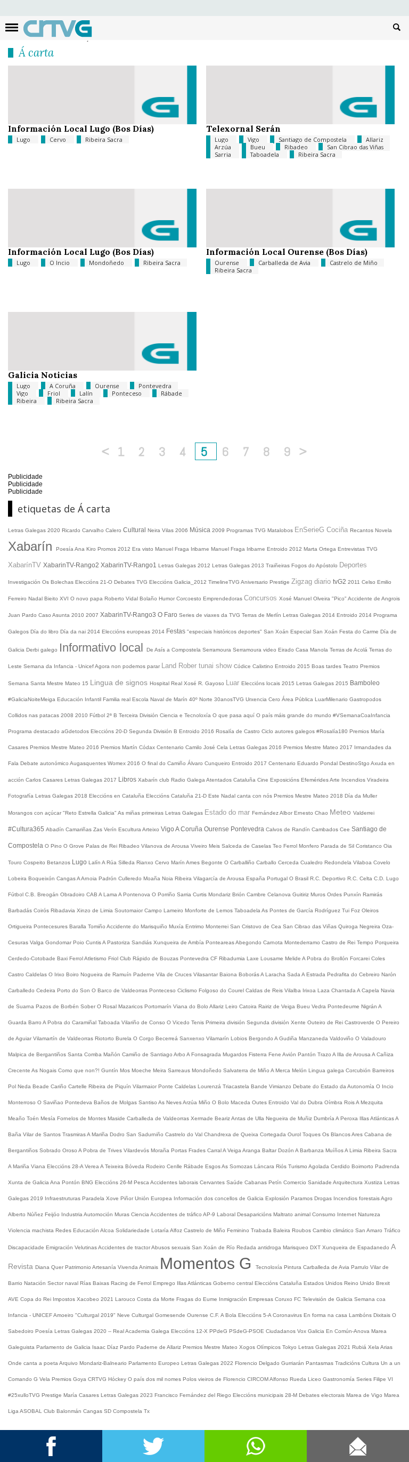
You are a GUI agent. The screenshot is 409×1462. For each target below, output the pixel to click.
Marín (178, 862)
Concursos (261, 598)
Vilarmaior (145, 1086)
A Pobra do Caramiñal (70, 1022)
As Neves (170, 1102)
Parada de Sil (338, 846)
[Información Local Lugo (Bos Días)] (102, 121)
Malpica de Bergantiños (38, 1054)
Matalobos (281, 530)
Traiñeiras (278, 565)
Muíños (335, 1150)
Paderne (144, 974)
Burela (124, 1038)
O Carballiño (240, 862)
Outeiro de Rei (326, 1022)
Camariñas (79, 829)
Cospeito (35, 862)
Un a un (390, 1363)
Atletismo (96, 958)
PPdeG (219, 1331)
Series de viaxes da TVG (210, 615)
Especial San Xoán (314, 631)
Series (364, 1379)
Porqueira (387, 942)
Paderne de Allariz (159, 1347)
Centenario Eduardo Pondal (303, 763)
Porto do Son (74, 990)
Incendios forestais (357, 1198)
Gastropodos (365, 699)
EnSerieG (310, 530)
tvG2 (340, 581)
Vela (45, 1379)
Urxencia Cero (264, 699)
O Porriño (164, 894)
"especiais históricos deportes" (225, 631)
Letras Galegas (231, 565)
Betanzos (59, 862)
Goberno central (234, 1283)
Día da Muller (361, 796)
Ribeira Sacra (103, 139)
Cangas (66, 878)
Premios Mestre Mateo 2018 (309, 796)
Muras (122, 1214)
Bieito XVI (57, 598)
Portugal (278, 878)
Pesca (142, 1182)
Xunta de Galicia (29, 1182)
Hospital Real (167, 683)
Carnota (273, 942)
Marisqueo (296, 1247)
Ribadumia (233, 958)
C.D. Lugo (386, 878)
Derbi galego (42, 650)
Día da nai (73, 631)
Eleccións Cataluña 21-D (177, 796)
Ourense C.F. (203, 1315)
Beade (41, 1086)
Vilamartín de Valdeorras (64, 1038)
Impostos (65, 1299)
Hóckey (118, 1379)
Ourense (228, 263)
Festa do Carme (359, 631)
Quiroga (348, 926)
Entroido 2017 (250, 763)
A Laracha (273, 974)
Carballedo (22, 990)
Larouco (126, 1299)
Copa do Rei (36, 1299)
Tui (346, 910)
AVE (14, 1299)
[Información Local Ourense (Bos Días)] (300, 245)
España (256, 878)
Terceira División (139, 715)
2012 (125, 549)
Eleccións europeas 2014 (134, 631)
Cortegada (274, 1134)
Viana (39, 1166)
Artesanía (105, 1267)
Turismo (298, 1166)
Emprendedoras (223, 598)
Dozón (286, 1150)
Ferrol (291, 846)
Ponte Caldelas (178, 1086)
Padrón (108, 878)
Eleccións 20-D (110, 731)
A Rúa (110, 862)
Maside (117, 1118)
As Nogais (44, 1070)
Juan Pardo (23, 615)
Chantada (344, 990)
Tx (147, 1411)
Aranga (252, 1150)
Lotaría (160, 1230)
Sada (294, 974)
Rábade (171, 393)
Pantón (307, 1054)
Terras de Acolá (349, 650)
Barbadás (21, 910)
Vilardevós (137, 1150)
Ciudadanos (281, 1331)
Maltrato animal (292, 1214)
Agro (386, 1198)
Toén (33, 1118)
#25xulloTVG (25, 1395)
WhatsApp (255, 1446)
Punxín (353, 894)
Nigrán (369, 1006)
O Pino (54, 846)
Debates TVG (131, 582)
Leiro (232, 1006)
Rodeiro (156, 1166)
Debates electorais (322, 1395)
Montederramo (303, 942)
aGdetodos (76, 731)
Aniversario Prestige (266, 582)
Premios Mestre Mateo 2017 (318, 747)
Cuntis (94, 942)
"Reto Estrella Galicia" (90, 813)
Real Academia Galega (142, 1331)
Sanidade (320, 1182)
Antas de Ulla (248, 1118)
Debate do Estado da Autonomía (334, 1086)
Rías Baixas (95, 1283)
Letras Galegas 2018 (62, 796)
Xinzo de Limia (95, 910)
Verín (111, 829)
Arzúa (224, 147)
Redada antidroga (259, 1247)
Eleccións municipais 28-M (266, 1395)
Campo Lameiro (164, 910)
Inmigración (234, 1299)
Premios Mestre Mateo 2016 (65, 747)
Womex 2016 (125, 763)
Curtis (200, 894)
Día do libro (45, 631)
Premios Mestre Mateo (211, 1347)
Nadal (36, 598)
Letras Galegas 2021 (325, 1347)
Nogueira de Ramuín (106, 974)
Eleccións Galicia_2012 (178, 582)
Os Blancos (336, 1134)
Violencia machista (31, 1230)
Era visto (143, 549)
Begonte (212, 862)
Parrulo (360, 1267)
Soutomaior (129, 910)
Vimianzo (281, 1086)
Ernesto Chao (312, 813)
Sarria (224, 154)
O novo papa (87, 598)
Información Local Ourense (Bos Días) (286, 251)
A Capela (369, 990)
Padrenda (387, 1166)
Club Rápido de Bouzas (150, 958)
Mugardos (236, 1054)
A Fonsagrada (204, 1054)
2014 (94, 631)
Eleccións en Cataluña (117, 796)
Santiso (148, 1102)
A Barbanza (310, 1150)
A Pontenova (135, 894)
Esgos (213, 1166)
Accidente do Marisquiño (138, 926)
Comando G (23, 1379)
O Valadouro (370, 1038)
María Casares (82, 1395)
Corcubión (359, 1070)
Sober (88, 1006)
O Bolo (221, 1102)
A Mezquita (369, 1102)
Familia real (117, 699)
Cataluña (292, 1283)
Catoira (248, 1006)
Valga (37, 942)
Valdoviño (342, 1038)
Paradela (94, 1198)
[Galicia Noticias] (102, 368)
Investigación (25, 582)
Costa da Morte (156, 1299)
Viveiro (200, 846)
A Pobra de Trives (101, 1150)
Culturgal (143, 1315)
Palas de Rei (102, 846)
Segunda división (269, 1022)
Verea (92, 1166)
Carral (215, 1150)
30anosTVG (230, 699)
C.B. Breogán (42, 894)
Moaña (152, 878)
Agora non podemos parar (128, 666)
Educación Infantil (80, 699)
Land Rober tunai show (197, 666)
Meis (215, 846)
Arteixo (151, 829)
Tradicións (348, 1363)
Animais (149, 1267)
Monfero (310, 846)
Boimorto (363, 1166)
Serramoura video (255, 650)
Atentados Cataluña (231, 780)
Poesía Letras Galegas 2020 (71, 1331)
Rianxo (145, 862)
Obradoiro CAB (79, 894)
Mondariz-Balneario (103, 1363)
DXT (316, 1247)
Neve (124, 1315)
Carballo (267, 862)
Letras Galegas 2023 (127, 1395)
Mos (126, 1070)
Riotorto (105, 1038)
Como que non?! (79, 1070)
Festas (176, 631)
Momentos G (208, 1263)
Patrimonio (78, 1267)
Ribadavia (64, 910)
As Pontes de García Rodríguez (301, 910)
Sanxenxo (192, 1038)
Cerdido (341, 1166)
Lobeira (18, 878)
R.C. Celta (360, 878)
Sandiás (142, 942)
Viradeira (378, 780)
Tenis (198, 1022)
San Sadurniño (145, 1134)
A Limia (354, 1150)
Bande (260, 1086)
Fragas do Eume (197, 1299)
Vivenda (128, 1267)
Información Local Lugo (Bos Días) (81, 128)
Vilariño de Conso (144, 1022)
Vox (302, 1331)
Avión (290, 1054)
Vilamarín (218, 1038)
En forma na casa (326, 1315)
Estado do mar (228, 812)
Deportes (353, 565)
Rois (350, 1102)
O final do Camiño (164, 763)
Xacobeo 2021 (96, 1299)
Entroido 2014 (355, 615)
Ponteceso (127, 393)
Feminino (239, 1230)
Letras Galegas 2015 (323, 683)
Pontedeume (344, 1006)
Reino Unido (360, 1283)
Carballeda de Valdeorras (159, 1118)
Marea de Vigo (365, 1395)
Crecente (19, 1070)
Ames (193, 862)
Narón (388, 974)
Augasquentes (89, 763)
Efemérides (315, 780)
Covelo (381, 862)
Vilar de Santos (42, 1134)
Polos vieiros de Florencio (215, 1379)
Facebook (51, 1446)
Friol (54, 393)
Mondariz (220, 894)
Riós (282, 1166)
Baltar (270, 1150)
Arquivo (69, 1363)
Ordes (335, 894)
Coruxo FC (288, 1299)
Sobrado (50, 1150)
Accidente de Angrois (374, 598)
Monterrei (218, 926)
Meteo (341, 812)
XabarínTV (25, 565)
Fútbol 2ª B (104, 715)
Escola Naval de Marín (160, 699)
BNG (88, 1182)
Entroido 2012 (285, 549)
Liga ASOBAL (26, 1411)
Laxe (253, 958)
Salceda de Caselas (247, 846)
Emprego (165, 1283)
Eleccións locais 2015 (268, 683)
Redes (64, 1230)
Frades (198, 1150)
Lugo (24, 139)
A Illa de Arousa (352, 1054)
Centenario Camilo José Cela (193, 747)
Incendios (354, 780)
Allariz (374, 139)
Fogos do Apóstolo (315, 565)
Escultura (130, 829)
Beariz (223, 1118)
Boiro (73, 974)
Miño (205, 1102)
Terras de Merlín (262, 615)
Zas (98, 829)
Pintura (293, 1267)
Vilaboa (363, 862)
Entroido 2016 (197, 731)
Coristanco (369, 846)
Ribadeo (296, 147)
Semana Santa (27, 683)
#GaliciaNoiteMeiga (32, 699)
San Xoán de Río (214, 1247)
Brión (239, 894)
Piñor (127, 1198)
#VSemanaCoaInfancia (361, 715)
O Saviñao (51, 1102)
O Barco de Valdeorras (120, 990)
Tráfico (392, 1230)
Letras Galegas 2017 (91, 780)
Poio (79, 942)
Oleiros (370, 910)
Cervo (59, 139)
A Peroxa (347, 1118)
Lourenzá (210, 1086)
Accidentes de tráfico (176, 1214)
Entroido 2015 (293, 666)
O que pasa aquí (234, 715)
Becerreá (167, 1038)
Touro (15, 862)
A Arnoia (88, 878)
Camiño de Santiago (148, 1054)
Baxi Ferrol (70, 958)
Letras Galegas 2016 (256, 747)
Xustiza (374, 1182)
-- (110, 1331)
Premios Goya (70, 1379)
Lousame (272, 958)
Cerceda (289, 862)
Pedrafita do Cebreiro (354, 974)
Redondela (338, 862)
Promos (107, 549)
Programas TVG (246, 530)
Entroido (279, 1102)
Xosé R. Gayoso (205, 683)
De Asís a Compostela (174, 650)
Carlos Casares (45, 780)
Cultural (135, 530)
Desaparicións (255, 1214)
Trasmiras (74, 1134)
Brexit (383, 1283)
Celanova (279, 894)
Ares (357, 1134)
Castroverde (360, 1022)
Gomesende (171, 1315)
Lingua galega (327, 1070)
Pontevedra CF (199, 958)
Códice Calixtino (254, 666)
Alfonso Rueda (288, 1379)
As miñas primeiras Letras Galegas (161, 813)
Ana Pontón (65, 1182)
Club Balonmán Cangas (74, 1411)
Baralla (78, 926)
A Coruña (63, 386)
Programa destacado (34, 731)
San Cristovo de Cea (256, 926)
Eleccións (267, 1283)
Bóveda (135, 1166)
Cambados (326, 829)
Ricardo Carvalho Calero (92, 530)
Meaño (17, 1118)
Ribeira (27, 401)
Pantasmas (320, 1363)
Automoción (99, 1214)
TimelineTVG (224, 582)
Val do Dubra (307, 1102)
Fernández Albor (273, 813)
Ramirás (372, 894)
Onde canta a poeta (33, 1363)
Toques (312, 1134)
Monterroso (22, 1102)
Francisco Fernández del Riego (193, 1395)
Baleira (282, 1230)
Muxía (177, 926)
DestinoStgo (355, 763)
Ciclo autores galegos (288, 731)
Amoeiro (64, 1315)
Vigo (254, 139)
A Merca (281, 1070)
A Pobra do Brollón (326, 958)
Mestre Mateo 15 (68, 683)
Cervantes (213, 1182)
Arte (335, 780)
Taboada (109, 1022)
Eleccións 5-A (255, 1315)
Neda (25, 1086)
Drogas (323, 1198)
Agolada (319, 1166)
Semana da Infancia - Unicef (59, 666)
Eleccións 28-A (66, 1166)
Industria (72, 1214)
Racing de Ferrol (132, 1283)
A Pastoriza (117, 942)
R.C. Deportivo (328, 878)
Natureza (369, 1214)
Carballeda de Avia (285, 263)
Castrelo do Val (184, 1134)
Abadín (56, 829)
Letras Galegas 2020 (35, 530)
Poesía (65, 549)
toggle (11, 27)
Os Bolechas (58, 582)
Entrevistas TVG (358, 549)
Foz (356, 910)
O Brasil (299, 878)
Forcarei (360, 958)
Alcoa (108, 1230)
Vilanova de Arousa (166, 846)
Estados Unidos (324, 1283)
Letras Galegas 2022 (208, 1363)
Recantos (362, 530)
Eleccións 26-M (114, 1182)
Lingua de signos (120, 682)
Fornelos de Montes (82, 1118)
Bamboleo (365, 683)
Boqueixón (42, 878)
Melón (300, 1070)
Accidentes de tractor (124, 1247)
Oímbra (334, 1102)
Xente (299, 1022)
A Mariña (98, 1134)
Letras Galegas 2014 (310, 615)
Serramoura (217, 650)
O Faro (168, 614)
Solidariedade (133, 1230)
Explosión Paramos (289, 1198)
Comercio (295, 1182)
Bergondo (261, 1038)
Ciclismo (188, 990)
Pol (13, 1086)
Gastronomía (339, 1379)
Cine (263, 780)
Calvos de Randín (289, 829)
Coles (378, 958)
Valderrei (363, 813)
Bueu (258, 147)
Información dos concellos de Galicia (219, 1198)
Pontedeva (79, 1102)
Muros (318, 894)
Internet (347, 1214)
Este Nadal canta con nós (241, 796)
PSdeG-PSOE (247, 1331)
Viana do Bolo (191, 1006)
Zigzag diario (312, 581)
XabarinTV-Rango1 (129, 565)
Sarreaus (180, 1070)
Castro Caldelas (28, 974)
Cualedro (312, 862)
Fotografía (21, 796)
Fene (275, 1054)
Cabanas (256, 1182)
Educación (86, 1230)
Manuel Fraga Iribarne (183, 549)
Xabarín (32, 546)
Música (201, 530)
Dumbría (325, 1118)
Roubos (302, 1230)
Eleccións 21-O (94, 582)
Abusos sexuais (171, 1247)
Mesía (48, 1118)
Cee (345, 829)
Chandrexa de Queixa (232, 1134)
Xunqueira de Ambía (179, 942)
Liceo (315, 1379)
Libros (128, 779)
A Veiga (232, 1150)
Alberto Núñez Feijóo (34, 1214)
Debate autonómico (45, 763)
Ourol (295, 1134)
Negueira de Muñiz (290, 1118)
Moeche (142, 1070)
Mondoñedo (107, 263)
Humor (167, 598)
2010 (78, 615)
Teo (278, 846)
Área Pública (298, 699)
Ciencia (140, 1214)
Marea (391, 1395)
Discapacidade (27, 1247)
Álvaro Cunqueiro (209, 763)
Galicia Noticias (42, 374)
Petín (275, 1182)
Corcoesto (189, 598)
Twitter (153, 1446)
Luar (233, 683)
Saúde (235, 1182)
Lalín (86, 393)
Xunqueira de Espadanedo (356, 1247)
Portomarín (158, 1006)
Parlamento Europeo (154, 1363)
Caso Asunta (54, 615)
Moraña (161, 1150)
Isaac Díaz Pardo (114, 1347)
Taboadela (265, 154)
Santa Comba (85, 1054)
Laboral (227, 1214)
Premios (370, 666)
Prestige (52, 1395)
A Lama (108, 894)
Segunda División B (154, 731)
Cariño (59, 1086)
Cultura (371, 1363)
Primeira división (226, 1022)
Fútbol (16, 894)
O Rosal (107, 1006)
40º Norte (201, 699)
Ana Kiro (86, 549)
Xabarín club (154, 780)
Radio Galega (188, 780)
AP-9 (210, 1214)
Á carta (36, 52)
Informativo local (102, 647)
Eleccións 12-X (190, 1331)
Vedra (320, 1006)
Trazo (324, 1054)
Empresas (262, 1299)
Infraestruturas (63, 1198)
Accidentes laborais (175, 1182)
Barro (35, 1022)
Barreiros (383, 1070)
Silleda (127, 862)
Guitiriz (301, 894)
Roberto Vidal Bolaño (131, 598)
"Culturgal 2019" (96, 1315)
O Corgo (144, 1038)
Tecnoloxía (270, 1267)
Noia (168, 878)
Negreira (370, 926)
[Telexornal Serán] (300, 121)
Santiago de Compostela (313, 139)
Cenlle (175, 1166)
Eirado (287, 650)
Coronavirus (288, 1315)
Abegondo (249, 942)
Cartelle (78, 1086)
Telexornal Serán (243, 128)
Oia (387, 846)
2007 (93, 615)
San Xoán (277, 631)
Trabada (262, 1230)
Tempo (366, 942)
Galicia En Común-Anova (339, 1331)
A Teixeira (112, 1166)
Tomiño (97, 926)
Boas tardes (327, 666)
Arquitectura (348, 1182)
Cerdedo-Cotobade (32, 958)
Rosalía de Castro (238, 731)
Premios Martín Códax (129, 747)
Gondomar (59, 942)
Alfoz (177, 1230)
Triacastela (237, 1086)
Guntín (110, 1070)
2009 (219, 530)
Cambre (257, 894)
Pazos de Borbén (58, 1006)
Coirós (42, 910)
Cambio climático (334, 1230)
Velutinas (86, 1247)
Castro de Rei (339, 942)
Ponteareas (220, 942)
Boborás (249, 974)
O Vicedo (179, 1022)
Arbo (180, 1054)
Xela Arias (380, 1347)
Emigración (60, 1247)
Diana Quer (50, 1267)
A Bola (229, 1315)
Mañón (112, 1054)
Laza (324, 990)
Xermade (203, 1118)
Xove (113, 1198)
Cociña (338, 530)
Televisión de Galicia (328, 1299)
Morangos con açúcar (35, 813)
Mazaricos (131, 1006)
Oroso (70, 1150)
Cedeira (46, 990)
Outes (260, 1102)
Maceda (241, 1102)
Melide (293, 958)
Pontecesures (51, 926)
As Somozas (238, 1166)
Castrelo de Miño (354, 263)
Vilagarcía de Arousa (219, 878)
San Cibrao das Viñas (355, 147)
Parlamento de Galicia (64, 1347)
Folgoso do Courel (222, 990)
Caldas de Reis (265, 990)
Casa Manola (313, 650)
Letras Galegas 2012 (185, 565)
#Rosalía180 (332, 731)
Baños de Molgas (116, 1102)
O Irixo (57, 974)
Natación (35, 1283)
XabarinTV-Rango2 (72, 565)
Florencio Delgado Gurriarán (270, 1363)
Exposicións (285, 780)
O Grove (74, 846)
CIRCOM (258, 1379)
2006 (182, 530)
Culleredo (130, 878)
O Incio (60, 263)
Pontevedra (154, 386)
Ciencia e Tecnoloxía (186, 715)
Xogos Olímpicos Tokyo (268, 1347)
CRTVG (63, 31)
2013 (258, 565)
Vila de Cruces (174, 974)
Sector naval (63, 1283)
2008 (68, 715)
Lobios (240, 1038)
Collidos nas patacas (34, 715)
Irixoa (309, 990)
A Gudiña (286, 1038)
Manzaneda (314, 1038)
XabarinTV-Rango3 (129, 614)
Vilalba (293, 990)
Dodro (118, 1134)
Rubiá (360, 1347)
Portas (180, 1150)
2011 (355, 582)
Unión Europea (154, 1198)
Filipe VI (383, 1379)
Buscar (396, 26)
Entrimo (195, 926)
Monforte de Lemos (209, 910)
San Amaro (369, 1230)
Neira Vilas (161, 530)
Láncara (265, 1166)
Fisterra (258, 1054)
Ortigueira (21, 926)
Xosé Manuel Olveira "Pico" (313, 598)
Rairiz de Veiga (277, 1006)
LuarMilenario (332, 699)
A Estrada (314, 974)
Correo (358, 1446)
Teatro (351, 666)
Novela (383, 530)
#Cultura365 (27, 829)
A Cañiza (383, 1054)
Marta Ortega (321, 549)
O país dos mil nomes (155, 1379)
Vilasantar (206, 974)
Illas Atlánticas (377, 1118)
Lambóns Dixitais (370, 1315)
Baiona (229, 974)
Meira (160, 1070)
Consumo (324, 1214)
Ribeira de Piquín (110, 1086)
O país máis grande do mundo (294, 715)
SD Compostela (124, 1411)
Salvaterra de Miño (247, 1070)
